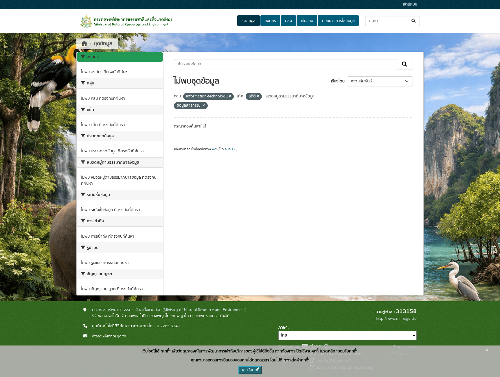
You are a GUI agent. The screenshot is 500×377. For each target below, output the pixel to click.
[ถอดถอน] (230, 96)
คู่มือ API (230, 149)
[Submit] (414, 21)
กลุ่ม (288, 21)
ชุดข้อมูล (248, 21)
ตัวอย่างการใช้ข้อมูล (338, 21)
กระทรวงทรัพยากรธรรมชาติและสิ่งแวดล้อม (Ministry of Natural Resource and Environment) (169, 310)
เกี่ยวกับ (307, 21)
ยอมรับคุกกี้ (250, 370)
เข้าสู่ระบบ (410, 4)
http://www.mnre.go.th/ (396, 318)
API (214, 149)
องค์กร (270, 21)
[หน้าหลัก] (84, 43)
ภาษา (283, 327)
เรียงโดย (338, 81)
